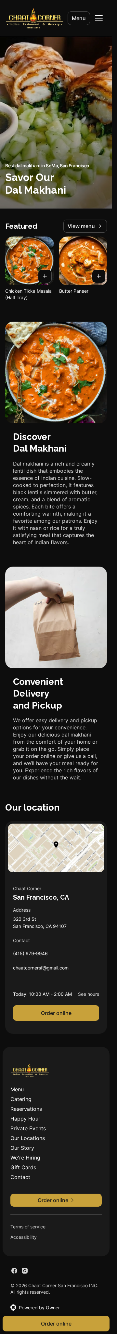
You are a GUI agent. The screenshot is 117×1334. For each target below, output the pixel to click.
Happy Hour (25, 1118)
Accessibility (23, 1237)
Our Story (22, 1148)
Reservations (26, 1109)
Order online (56, 1013)
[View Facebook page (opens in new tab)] (14, 1271)
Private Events (28, 1128)
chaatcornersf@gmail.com (41, 969)
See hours (88, 994)
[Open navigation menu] (98, 18)
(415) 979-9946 (30, 955)
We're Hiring (25, 1157)
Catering (21, 1099)
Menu (79, 18)
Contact (20, 1177)
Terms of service (28, 1226)
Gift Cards (23, 1167)
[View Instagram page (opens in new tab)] (25, 1271)
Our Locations (27, 1138)
